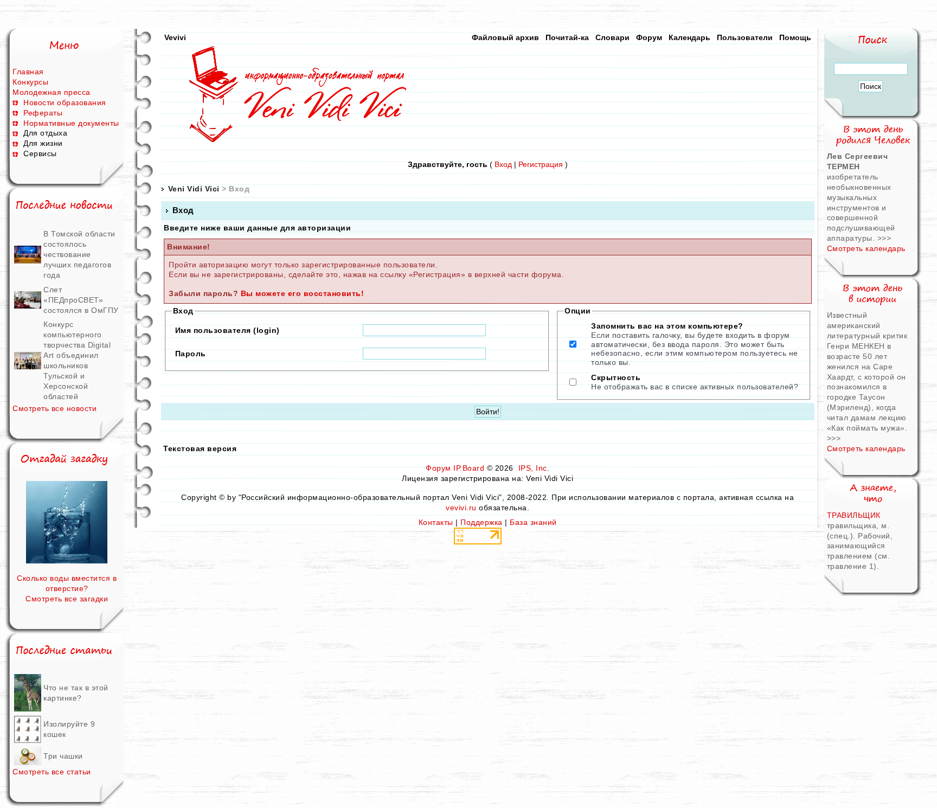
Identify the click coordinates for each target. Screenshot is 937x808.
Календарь (689, 37)
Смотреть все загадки (66, 598)
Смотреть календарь (866, 248)
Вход (503, 164)
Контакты (436, 522)
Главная (28, 71)
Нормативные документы (71, 123)
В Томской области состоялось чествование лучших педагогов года (79, 254)
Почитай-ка (567, 37)
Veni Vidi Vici (194, 188)
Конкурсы (30, 82)
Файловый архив (505, 37)
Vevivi (175, 37)
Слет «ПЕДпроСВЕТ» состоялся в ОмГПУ (81, 300)
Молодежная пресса (51, 92)
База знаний (533, 522)
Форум (649, 37)
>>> (884, 238)
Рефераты (42, 112)
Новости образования (64, 102)
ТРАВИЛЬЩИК (854, 515)
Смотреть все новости (54, 408)
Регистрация (540, 164)
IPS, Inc (532, 468)
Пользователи (745, 37)
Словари (612, 37)
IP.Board (468, 468)
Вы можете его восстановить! (302, 293)
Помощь (795, 37)
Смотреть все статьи (51, 771)
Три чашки (63, 756)
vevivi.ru (461, 507)
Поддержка (481, 522)
